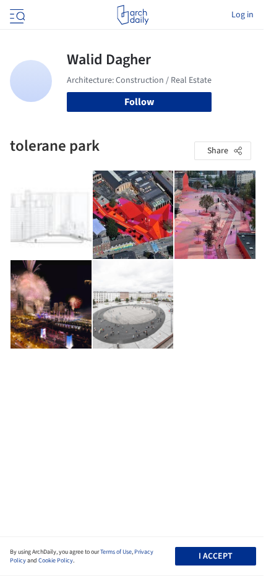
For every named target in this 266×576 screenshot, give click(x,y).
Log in (242, 15)
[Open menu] (16, 14)
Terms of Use (116, 552)
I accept (216, 556)
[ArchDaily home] (132, 15)
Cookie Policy (55, 560)
